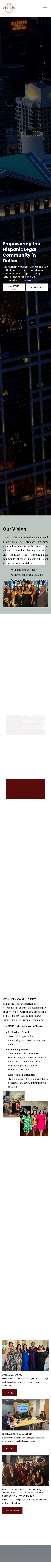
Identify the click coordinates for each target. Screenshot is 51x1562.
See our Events (12, 1510)
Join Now (9, 1392)
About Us (9, 1448)
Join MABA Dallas (13, 287)
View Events (37, 287)
